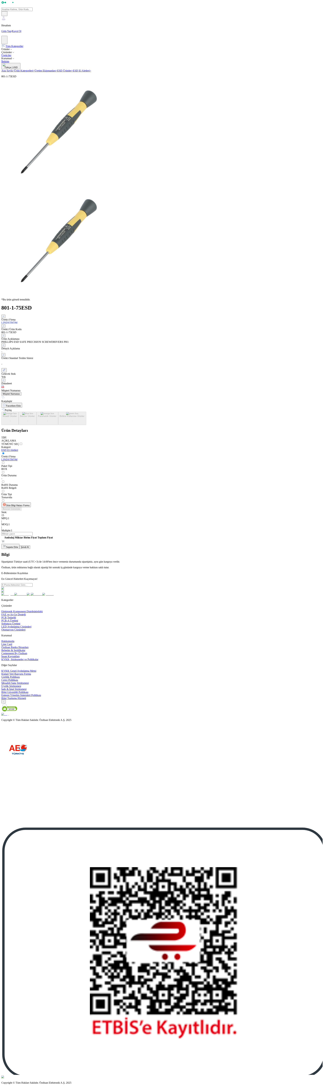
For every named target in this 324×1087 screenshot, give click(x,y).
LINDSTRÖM (9, 459)
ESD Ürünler (65, 70)
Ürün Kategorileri (24, 70)
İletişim (5, 61)
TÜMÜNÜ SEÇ (10, 444)
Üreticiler (6, 55)
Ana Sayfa (7, 70)
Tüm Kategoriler (14, 46)
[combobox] (3, 701)
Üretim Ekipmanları (46, 70)
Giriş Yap (6, 31)
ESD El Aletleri (82, 70)
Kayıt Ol (16, 31)
